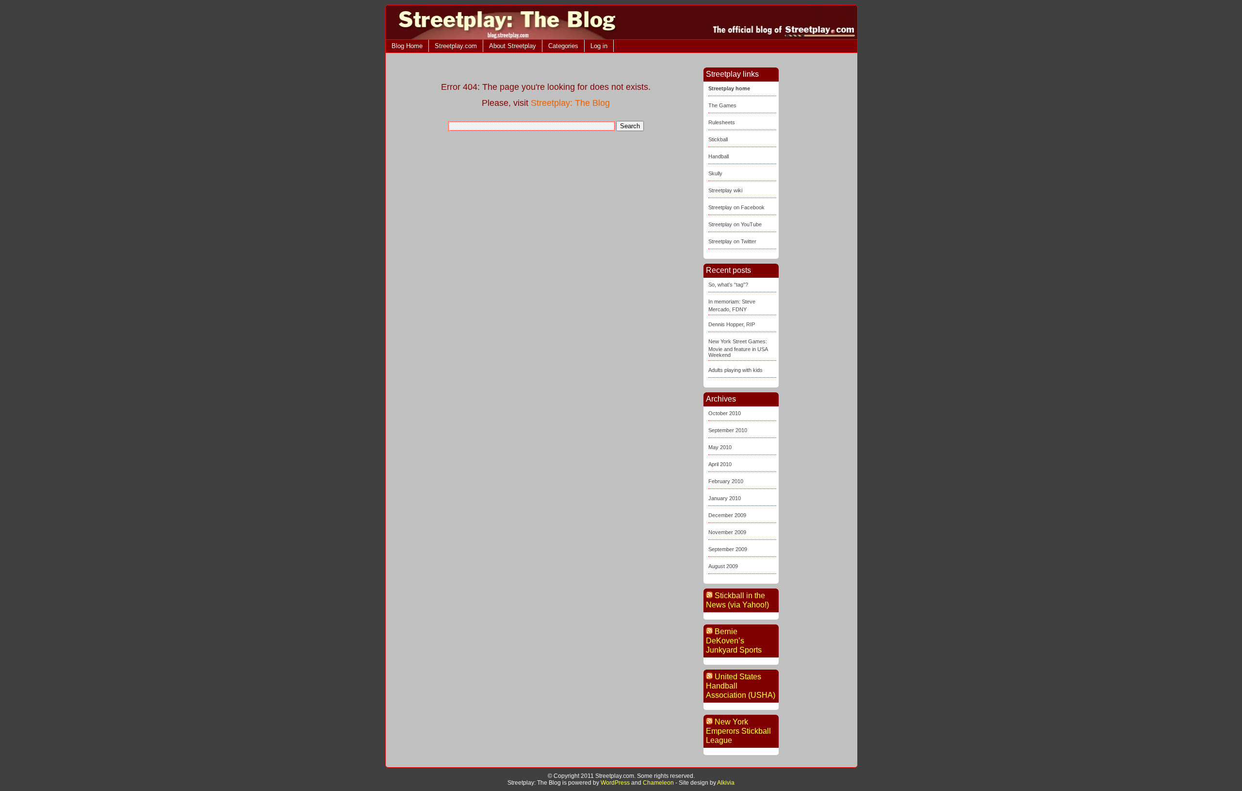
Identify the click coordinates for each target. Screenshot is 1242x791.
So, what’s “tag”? (728, 284)
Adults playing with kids (735, 370)
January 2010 (724, 498)
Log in (598, 46)
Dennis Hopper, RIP (731, 324)
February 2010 (725, 481)
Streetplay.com (456, 46)
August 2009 (723, 566)
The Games (722, 105)
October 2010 (724, 413)
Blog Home (407, 46)
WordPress (615, 782)
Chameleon (658, 782)
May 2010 (720, 447)
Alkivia (726, 782)
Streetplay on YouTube (735, 224)
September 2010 (727, 430)
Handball (718, 156)
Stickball (718, 139)
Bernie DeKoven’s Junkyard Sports (734, 640)
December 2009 (727, 515)
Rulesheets (721, 122)
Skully (715, 173)
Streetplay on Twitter (732, 241)
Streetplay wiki (725, 190)
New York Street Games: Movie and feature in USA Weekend (738, 348)
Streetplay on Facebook (736, 207)
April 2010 (720, 464)
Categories (563, 46)
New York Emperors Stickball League (738, 731)
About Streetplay (512, 46)
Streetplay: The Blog (570, 103)
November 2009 (727, 532)
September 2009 (727, 549)
